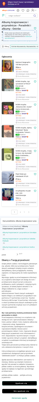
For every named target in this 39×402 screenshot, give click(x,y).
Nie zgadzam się (21, 391)
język (20, 253)
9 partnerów (23, 300)
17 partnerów (14, 298)
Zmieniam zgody (19, 398)
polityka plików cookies (10, 375)
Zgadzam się (21, 383)
